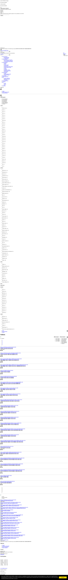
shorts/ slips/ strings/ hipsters (8, 59)
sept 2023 (4, 300)
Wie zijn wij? (2, 554)
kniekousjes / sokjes (7, 69)
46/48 (3, 148)
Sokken (5, 73)
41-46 (3, 118)
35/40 (3, 109)
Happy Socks (4, 75)
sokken (4, 260)
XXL (3, 125)
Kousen (5, 68)
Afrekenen (7, 8)
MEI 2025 (4, 293)
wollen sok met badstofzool (6, 189)
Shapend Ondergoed (5, 76)
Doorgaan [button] (62, 577)
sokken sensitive (5, 254)
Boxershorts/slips (6, 57)
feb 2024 (4, 298)
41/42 (3, 141)
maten (1, 105)
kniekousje (4, 256)
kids (4, 84)
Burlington (4, 271)
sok (3, 207)
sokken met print (5, 240)
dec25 (3, 289)
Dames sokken (6, 65)
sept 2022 (4, 307)
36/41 (3, 122)
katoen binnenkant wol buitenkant (7, 251)
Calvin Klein (4, 273)
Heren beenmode (4, 72)
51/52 (3, 143)
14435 (3, 325)
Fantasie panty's (6, 64)
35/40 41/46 (4, 108)
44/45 (3, 150)
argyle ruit (4, 226)
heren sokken (5, 233)
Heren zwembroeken (5, 80)
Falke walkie (5, 179)
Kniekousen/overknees (7, 70)
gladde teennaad (5, 193)
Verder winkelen (3, 8)
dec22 (3, 305)
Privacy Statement (4, 547)
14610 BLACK (5, 175)
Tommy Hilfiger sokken (6, 182)
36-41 (3, 111)
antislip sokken (5, 320)
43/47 (3, 113)
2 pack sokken (5, 216)
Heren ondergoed (4, 56)
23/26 (3, 132)
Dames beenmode (4, 62)
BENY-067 (4, 316)
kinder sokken (5, 223)
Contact (3, 545)
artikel (1, 314)
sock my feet (4, 196)
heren (3, 221)
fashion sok (4, 198)
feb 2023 (4, 303)
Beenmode (5, 79)
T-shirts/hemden (6, 58)
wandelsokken (5, 253)
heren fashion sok (5, 200)
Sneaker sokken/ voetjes (7, 67)
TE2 (3, 242)
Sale (2, 82)
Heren (5, 83)
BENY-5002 (4, 318)
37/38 (3, 155)
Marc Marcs (4, 280)
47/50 (3, 134)
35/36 (3, 146)
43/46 (3, 136)
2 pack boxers (4, 249)
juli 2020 (4, 312)
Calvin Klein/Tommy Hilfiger (8, 61)
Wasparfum (4, 85)
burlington (4, 203)
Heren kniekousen (6, 74)
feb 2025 (4, 296)
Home (3, 330)
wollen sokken (5, 228)
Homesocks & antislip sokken (8, 66)
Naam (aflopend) (3, 97)
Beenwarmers (6, 71)
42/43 (3, 152)
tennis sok (4, 244)
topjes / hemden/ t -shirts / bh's (8, 60)
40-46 (3, 129)
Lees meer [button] (16, 578)
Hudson (4, 278)
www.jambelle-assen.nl (3, 568)
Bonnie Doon (5, 269)
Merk (1, 261)
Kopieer (2, 15)
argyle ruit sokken (5, 230)
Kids (3, 77)
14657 (3, 323)
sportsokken (4, 237)
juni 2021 (4, 310)
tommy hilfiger (5, 209)
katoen (3, 219)
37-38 (3, 127)
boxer (3, 235)
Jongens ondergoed (7, 78)
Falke (3, 276)
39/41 (3, 153)
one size (4, 159)
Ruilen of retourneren (5, 546)
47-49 (3, 157)
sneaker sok (4, 258)
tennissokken (4, 172)
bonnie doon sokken (6, 191)
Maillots (5, 63)
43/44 (3, 139)
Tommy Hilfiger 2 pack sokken (7, 186)
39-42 (3, 115)
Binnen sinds (2, 285)
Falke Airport (4, 177)
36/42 (3, 120)
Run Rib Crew (5, 170)
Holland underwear (5, 266)
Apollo (3, 264)
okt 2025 (4, 291)
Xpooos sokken (5, 184)
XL (3, 164)
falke (3, 205)
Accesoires (3, 81)
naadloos (4, 247)
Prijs (1, 283)
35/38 (3, 162)
